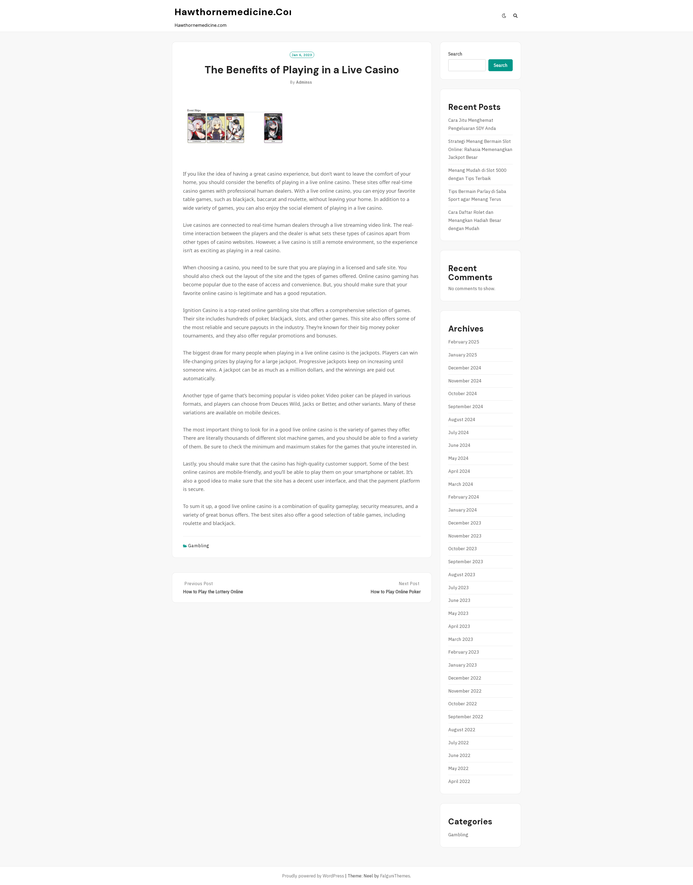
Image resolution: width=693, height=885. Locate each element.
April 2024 (459, 471)
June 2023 (459, 600)
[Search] (515, 15)
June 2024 (459, 445)
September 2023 (465, 562)
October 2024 (462, 393)
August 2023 (461, 575)
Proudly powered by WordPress (313, 876)
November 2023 (465, 536)
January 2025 (462, 355)
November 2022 (465, 691)
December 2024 (464, 368)
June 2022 (459, 755)
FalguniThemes (395, 876)
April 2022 (459, 781)
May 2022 (458, 768)
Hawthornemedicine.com (236, 12)
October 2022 (462, 704)
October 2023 (462, 549)
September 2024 (465, 406)
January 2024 (462, 510)
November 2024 (465, 381)
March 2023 (460, 639)
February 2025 (463, 342)
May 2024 (458, 458)
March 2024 (460, 484)
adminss (304, 82)
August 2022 (461, 730)
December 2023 (464, 523)
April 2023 (459, 626)
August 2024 (461, 419)
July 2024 (458, 432)
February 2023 (463, 652)
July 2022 (458, 743)
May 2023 (458, 613)
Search (455, 54)
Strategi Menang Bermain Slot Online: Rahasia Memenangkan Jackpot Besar (480, 149)
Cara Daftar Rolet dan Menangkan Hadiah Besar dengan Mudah (474, 220)
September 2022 (465, 717)
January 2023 (462, 665)
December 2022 (464, 678)
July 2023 (458, 588)
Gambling (198, 545)
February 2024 (463, 497)
